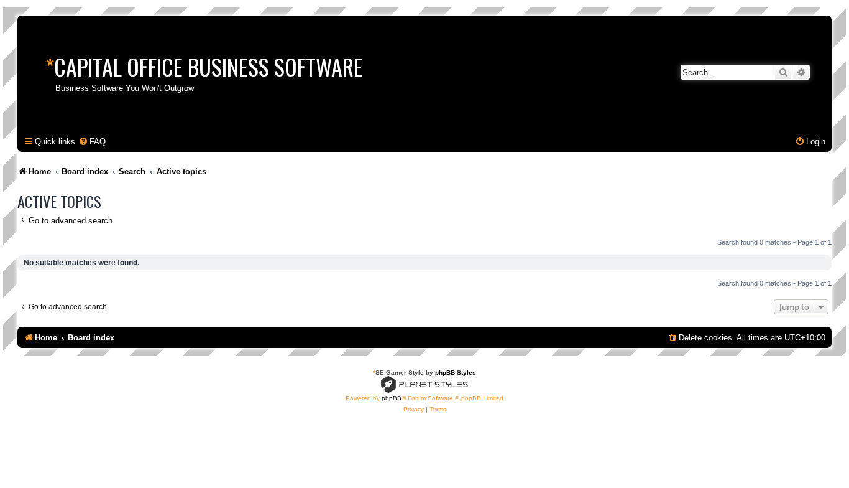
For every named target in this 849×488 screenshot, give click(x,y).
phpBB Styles (455, 372)
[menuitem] (92, 142)
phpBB (392, 398)
